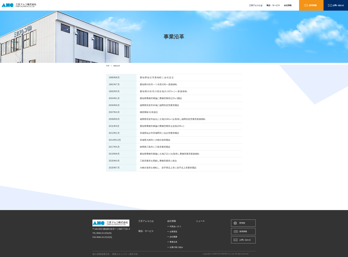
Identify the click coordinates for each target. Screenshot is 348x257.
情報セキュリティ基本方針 (125, 254)
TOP (107, 66)
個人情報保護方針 (101, 254)
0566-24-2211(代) (104, 233)
